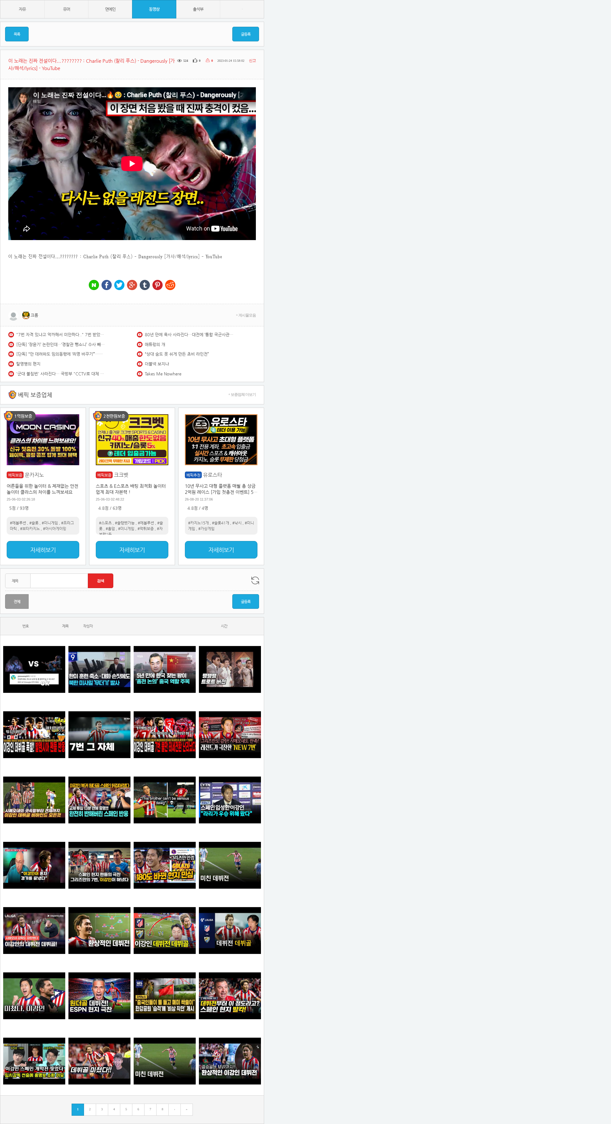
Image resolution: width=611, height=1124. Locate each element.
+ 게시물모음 (246, 315)
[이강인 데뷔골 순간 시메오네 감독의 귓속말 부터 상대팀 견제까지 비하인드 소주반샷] (34, 800)
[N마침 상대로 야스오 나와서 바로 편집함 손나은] (34, 669)
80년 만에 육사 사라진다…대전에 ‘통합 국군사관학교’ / (189, 334)
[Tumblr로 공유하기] (145, 285)
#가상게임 (206, 528)
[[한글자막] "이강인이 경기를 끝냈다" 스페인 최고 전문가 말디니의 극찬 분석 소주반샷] (34, 865)
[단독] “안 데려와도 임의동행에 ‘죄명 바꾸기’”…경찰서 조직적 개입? (60, 354)
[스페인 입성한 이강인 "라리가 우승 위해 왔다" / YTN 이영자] (230, 800)
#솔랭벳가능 (125, 523)
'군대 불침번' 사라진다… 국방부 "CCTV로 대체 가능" (60, 373)
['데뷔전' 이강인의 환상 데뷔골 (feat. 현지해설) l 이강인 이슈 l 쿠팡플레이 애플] (34, 931)
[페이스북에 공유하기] (106, 285)
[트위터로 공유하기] (119, 285)
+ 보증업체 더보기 (242, 394)
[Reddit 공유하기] (170, 285)
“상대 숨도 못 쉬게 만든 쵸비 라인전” (177, 354)
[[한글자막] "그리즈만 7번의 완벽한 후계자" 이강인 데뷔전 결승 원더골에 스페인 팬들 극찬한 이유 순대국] (99, 865)
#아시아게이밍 (54, 528)
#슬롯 (34, 523)
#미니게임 (50, 523)
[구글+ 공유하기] (132, 285)
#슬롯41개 (220, 523)
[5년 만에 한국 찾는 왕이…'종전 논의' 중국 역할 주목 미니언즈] (165, 669)
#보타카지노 (30, 528)
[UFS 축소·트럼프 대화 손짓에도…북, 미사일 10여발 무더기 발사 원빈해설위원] (99, 669)
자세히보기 (43, 549)
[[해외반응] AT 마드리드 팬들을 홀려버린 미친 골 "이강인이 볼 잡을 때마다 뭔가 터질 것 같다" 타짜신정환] (99, 800)
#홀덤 (110, 528)
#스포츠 (105, 523)
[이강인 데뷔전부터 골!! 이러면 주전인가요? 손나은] (99, 1061)
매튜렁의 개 (155, 344)
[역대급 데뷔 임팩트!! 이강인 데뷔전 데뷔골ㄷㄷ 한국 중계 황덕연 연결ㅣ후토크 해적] (165, 931)
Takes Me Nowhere (163, 373)
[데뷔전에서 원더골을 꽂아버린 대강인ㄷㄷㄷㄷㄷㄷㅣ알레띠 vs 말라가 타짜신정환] (230, 931)
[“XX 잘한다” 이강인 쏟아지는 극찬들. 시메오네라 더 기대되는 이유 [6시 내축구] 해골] (165, 865)
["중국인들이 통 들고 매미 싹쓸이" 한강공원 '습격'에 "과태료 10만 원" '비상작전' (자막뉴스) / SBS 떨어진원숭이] (165, 996)
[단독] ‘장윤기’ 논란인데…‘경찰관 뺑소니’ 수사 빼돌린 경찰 (60, 344)
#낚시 (237, 523)
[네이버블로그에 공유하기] (94, 285)
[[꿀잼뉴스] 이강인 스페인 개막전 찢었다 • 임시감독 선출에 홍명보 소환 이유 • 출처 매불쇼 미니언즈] (34, 1061)
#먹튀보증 (145, 528)
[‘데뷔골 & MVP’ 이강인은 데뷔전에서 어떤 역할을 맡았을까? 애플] (99, 931)
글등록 (245, 34)
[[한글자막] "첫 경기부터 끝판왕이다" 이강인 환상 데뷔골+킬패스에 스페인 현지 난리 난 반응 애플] (230, 996)
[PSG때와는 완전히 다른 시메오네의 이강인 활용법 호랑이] (99, 735)
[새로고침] (255, 580)
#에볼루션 (18, 523)
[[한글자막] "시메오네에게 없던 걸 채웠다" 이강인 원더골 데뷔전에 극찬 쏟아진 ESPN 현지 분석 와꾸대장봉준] (99, 996)
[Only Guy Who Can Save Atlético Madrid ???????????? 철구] (165, 800)
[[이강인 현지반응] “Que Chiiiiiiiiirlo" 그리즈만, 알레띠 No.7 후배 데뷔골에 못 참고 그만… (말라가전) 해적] (230, 735)
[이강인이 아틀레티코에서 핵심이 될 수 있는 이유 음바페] (165, 1061)
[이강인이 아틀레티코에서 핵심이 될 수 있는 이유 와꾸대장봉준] (230, 865)
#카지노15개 (198, 523)
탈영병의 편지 (28, 363)
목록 (17, 34)
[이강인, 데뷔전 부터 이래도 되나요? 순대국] (34, 996)
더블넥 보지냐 (157, 363)
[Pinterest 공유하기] (157, 285)
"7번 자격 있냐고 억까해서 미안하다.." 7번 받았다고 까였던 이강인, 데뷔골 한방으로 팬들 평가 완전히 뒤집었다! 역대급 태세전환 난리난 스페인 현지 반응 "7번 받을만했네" (60, 334)
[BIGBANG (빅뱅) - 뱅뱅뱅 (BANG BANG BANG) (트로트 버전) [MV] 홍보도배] (230, 669)
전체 (17, 601)
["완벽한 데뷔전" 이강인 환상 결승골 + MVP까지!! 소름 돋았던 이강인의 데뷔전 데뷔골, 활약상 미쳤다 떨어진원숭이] (230, 1061)
